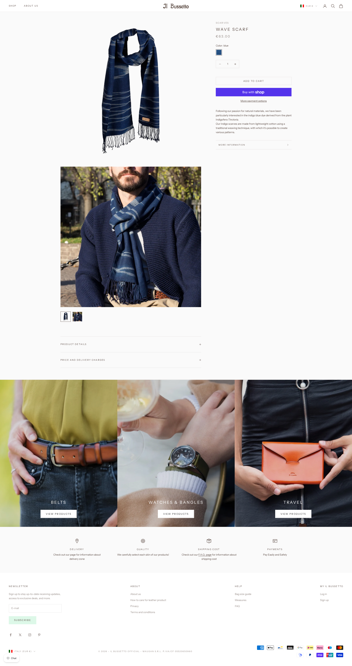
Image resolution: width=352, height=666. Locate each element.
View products (58, 513)
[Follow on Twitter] (20, 635)
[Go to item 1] (65, 316)
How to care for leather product (148, 600)
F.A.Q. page (205, 554)
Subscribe (22, 620)
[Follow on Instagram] (30, 635)
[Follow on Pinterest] (39, 635)
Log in (323, 594)
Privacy (134, 606)
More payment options (254, 101)
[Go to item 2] (77, 316)
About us (31, 5)
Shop (12, 5)
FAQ (237, 606)
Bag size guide (243, 594)
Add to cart (253, 80)
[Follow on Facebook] (10, 635)
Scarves (222, 22)
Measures (240, 600)
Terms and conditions (142, 612)
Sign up (324, 600)
